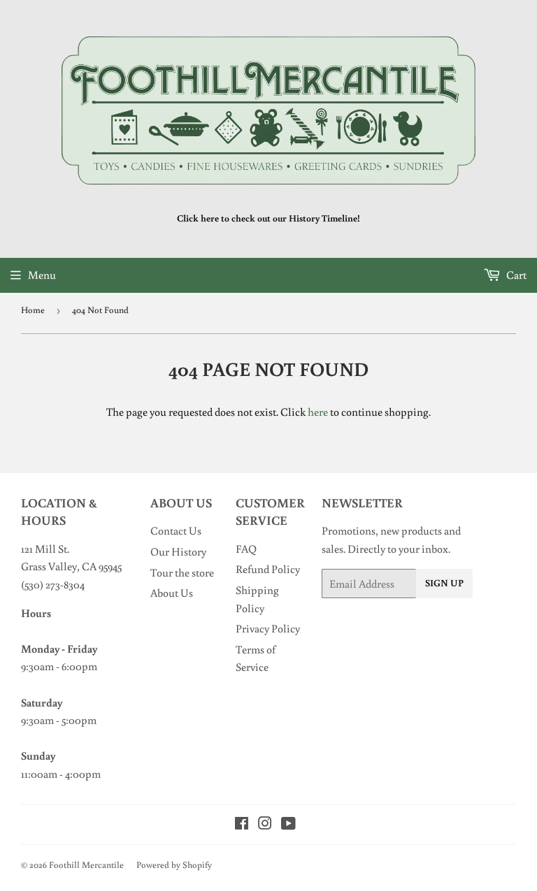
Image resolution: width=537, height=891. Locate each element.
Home (33, 310)
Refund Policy (268, 569)
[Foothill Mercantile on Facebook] (241, 825)
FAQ (246, 549)
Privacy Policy (268, 628)
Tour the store (182, 572)
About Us (171, 593)
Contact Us (175, 530)
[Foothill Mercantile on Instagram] (265, 825)
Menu (42, 275)
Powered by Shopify (174, 865)
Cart (515, 275)
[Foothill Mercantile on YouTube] (288, 825)
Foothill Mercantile (86, 865)
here (318, 412)
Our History (178, 551)
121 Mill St (44, 549)
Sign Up (444, 583)
